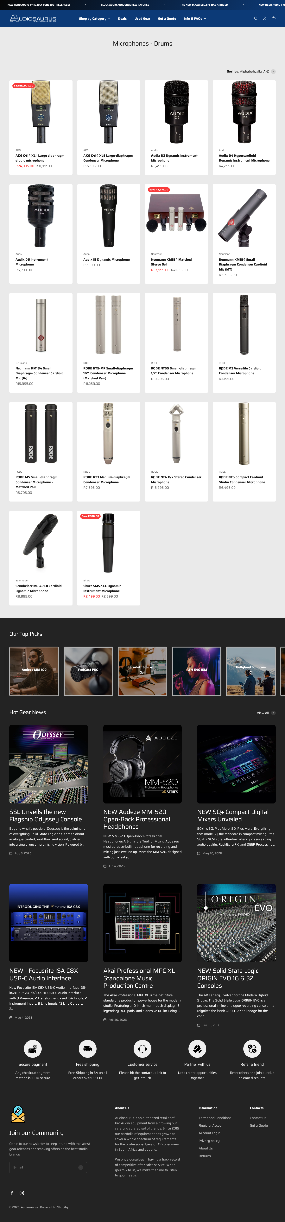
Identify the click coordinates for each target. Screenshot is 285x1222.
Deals (122, 18)
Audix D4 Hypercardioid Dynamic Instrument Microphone (244, 158)
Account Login (209, 1133)
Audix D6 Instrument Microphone (32, 262)
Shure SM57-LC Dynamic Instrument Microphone (102, 588)
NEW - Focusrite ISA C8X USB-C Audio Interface (43, 974)
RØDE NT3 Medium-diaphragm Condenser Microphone (106, 480)
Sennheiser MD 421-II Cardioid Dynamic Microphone (39, 588)
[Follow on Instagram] (21, 1193)
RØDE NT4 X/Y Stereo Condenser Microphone (176, 480)
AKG (18, 150)
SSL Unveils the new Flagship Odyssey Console (45, 815)
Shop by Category (92, 18)
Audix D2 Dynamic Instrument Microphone (174, 158)
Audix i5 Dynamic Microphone (106, 259)
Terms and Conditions (215, 1117)
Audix (154, 150)
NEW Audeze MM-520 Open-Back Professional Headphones (136, 819)
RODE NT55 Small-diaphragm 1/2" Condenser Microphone (174, 371)
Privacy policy (209, 1140)
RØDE (86, 363)
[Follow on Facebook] (12, 1193)
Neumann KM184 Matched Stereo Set (171, 262)
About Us (206, 1148)
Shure (86, 581)
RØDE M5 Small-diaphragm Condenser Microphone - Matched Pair (37, 482)
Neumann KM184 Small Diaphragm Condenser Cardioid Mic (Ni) (40, 373)
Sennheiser (22, 581)
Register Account (212, 1125)
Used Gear (142, 18)
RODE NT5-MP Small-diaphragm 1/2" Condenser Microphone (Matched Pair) (108, 373)
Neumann (156, 254)
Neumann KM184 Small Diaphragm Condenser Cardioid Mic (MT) (243, 264)
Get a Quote (167, 18)
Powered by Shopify (54, 1207)
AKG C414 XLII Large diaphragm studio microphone (40, 158)
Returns (205, 1155)
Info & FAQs (193, 18)
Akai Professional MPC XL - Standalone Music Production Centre (141, 978)
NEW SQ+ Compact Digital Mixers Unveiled (233, 815)
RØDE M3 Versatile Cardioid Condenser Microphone (240, 371)
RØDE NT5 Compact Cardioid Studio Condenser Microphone (242, 480)
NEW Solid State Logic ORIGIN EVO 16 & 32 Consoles (227, 978)
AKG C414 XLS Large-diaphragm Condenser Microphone (108, 158)
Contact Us (258, 1117)
